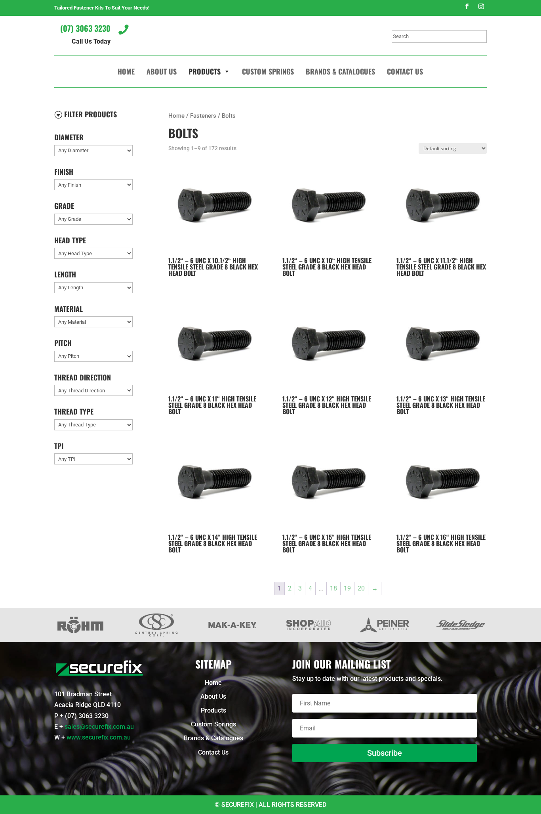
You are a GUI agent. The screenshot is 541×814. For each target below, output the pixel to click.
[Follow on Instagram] (481, 6)
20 (361, 588)
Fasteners (203, 115)
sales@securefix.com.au (99, 726)
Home (126, 71)
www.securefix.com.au (99, 737)
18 (333, 588)
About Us (162, 71)
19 (347, 588)
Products (205, 71)
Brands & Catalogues (340, 71)
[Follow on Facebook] (466, 6)
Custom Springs (268, 71)
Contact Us (405, 71)
